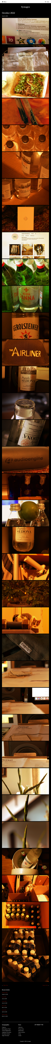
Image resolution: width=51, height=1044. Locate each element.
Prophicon (4, 1027)
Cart (48, 1)
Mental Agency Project (6, 1028)
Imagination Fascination (6, 1032)
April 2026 (4, 1010)
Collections (20, 1027)
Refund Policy (21, 1030)
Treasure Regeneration (6, 1030)
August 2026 (4, 992)
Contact (19, 1035)
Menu (5, 1)
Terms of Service (21, 1032)
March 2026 (4, 1014)
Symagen (25, 7)
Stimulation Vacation (6, 1033)
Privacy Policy (21, 1028)
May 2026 (4, 1005)
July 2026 (4, 996)
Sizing (19, 1033)
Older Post (5, 985)
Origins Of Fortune (5, 1035)
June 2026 (4, 1001)
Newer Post (45, 985)
